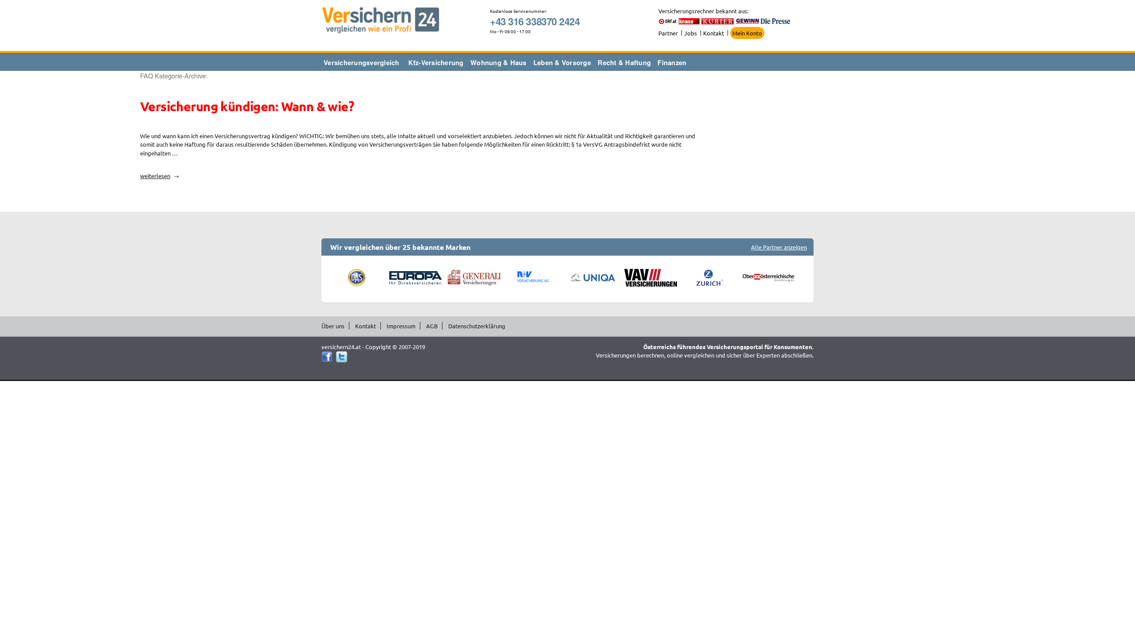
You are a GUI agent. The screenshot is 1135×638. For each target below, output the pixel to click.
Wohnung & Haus (498, 62)
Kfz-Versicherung (436, 62)
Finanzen (672, 62)
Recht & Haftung (624, 62)
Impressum (401, 326)
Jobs (690, 33)
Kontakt (713, 33)
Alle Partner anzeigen (779, 247)
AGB (432, 326)
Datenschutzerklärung (476, 326)
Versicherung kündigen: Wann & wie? (247, 106)
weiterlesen (157, 175)
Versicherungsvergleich (361, 62)
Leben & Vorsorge (562, 62)
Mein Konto (747, 33)
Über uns (332, 326)
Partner (668, 33)
